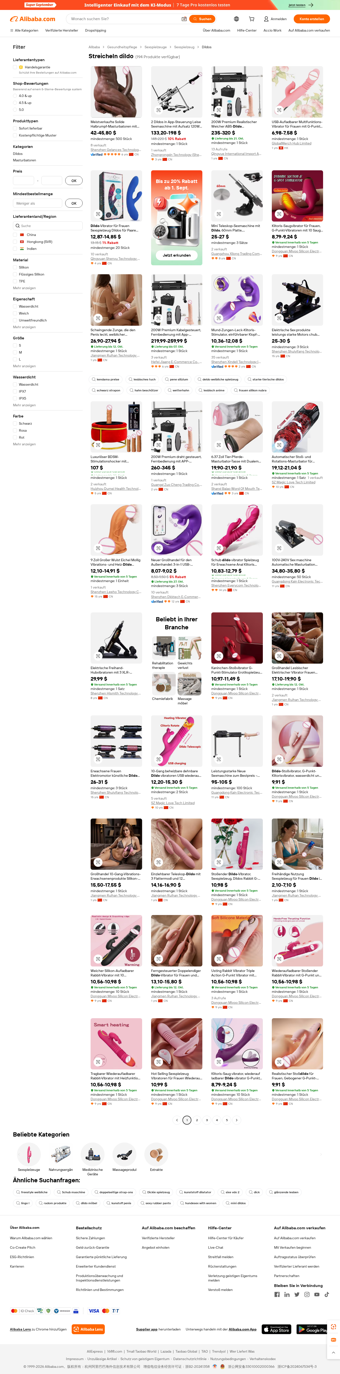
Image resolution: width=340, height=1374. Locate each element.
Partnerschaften (286, 1276)
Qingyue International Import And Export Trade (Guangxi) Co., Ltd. (237, 154)
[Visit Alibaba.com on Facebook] (277, 1294)
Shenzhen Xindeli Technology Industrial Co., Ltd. (237, 362)
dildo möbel (89, 1203)
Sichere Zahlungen (90, 1238)
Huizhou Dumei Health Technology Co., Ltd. (116, 489)
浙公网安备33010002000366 (251, 1367)
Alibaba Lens (20, 1329)
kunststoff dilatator (197, 1192)
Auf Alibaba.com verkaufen (295, 1238)
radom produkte (55, 1203)
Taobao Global (186, 1351)
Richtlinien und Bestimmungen (100, 1290)
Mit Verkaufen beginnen (292, 1247)
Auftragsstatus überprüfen (295, 1257)
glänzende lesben (286, 1192)
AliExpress (95, 1351)
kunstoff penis (121, 1203)
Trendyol (219, 1351)
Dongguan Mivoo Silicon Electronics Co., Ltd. (297, 251)
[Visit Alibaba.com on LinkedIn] (287, 1294)
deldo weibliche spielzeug (220, 379)
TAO (204, 1351)
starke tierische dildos (268, 379)
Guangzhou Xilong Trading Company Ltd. (237, 254)
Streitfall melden (220, 1257)
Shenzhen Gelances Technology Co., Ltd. (116, 150)
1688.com (114, 1351)
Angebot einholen (156, 1247)
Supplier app (147, 1329)
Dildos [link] (207, 47)
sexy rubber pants (158, 1203)
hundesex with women (200, 1203)
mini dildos (238, 1203)
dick (257, 1192)
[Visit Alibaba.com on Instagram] (307, 1294)
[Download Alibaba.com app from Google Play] (313, 1329)
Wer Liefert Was (242, 1351)
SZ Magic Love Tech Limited (293, 482)
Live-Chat (215, 1247)
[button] (184, 19)
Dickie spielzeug (158, 1192)
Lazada (166, 1351)
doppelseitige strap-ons (116, 1192)
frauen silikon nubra (253, 390)
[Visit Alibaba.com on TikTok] (327, 1294)
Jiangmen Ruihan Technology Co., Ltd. (116, 355)
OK (73, 181)
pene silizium (179, 379)
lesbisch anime (214, 390)
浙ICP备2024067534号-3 (297, 1367)
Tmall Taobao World (141, 1351)
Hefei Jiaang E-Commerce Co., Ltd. (177, 362)
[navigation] (48, 584)
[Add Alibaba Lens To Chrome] (88, 1329)
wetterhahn (181, 390)
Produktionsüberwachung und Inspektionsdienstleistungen (99, 1278)
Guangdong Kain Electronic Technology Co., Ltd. (297, 581)
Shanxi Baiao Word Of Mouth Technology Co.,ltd (237, 489)
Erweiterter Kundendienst (96, 1266)
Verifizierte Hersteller (158, 1238)
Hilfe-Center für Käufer (226, 1238)
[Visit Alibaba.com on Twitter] (297, 1294)
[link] (333, 1326)
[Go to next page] (236, 1120)
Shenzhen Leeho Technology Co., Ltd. (116, 592)
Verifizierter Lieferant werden (296, 1266)
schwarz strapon (108, 390)
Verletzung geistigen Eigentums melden (232, 1278)
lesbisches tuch (145, 379)
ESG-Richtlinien (22, 1257)
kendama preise (108, 379)
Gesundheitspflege (122, 47)
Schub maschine (73, 1192)
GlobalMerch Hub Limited (291, 143)
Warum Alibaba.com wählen (31, 1238)
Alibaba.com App (243, 1329)
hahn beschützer (146, 390)
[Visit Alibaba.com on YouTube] (317, 1294)
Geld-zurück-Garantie (92, 1247)
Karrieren (17, 1266)
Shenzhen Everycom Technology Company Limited (237, 585)
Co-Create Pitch (22, 1247)
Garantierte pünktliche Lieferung (101, 1257)
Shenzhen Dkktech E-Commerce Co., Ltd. (177, 597)
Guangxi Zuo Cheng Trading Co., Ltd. (177, 485)
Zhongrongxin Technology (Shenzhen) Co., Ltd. (177, 155)
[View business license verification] (215, 1366)
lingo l (25, 1203)
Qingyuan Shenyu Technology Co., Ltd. (116, 259)
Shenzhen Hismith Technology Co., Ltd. (116, 693)
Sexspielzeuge (156, 47)
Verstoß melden (220, 1290)
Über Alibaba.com (24, 1228)
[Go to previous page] (176, 1120)
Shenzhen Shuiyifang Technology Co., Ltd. (297, 351)
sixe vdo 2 (232, 1192)
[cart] (252, 20)
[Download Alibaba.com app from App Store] (276, 1329)
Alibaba (94, 47)
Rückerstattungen (222, 1266)
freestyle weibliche (34, 1192)
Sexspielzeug (184, 47)
